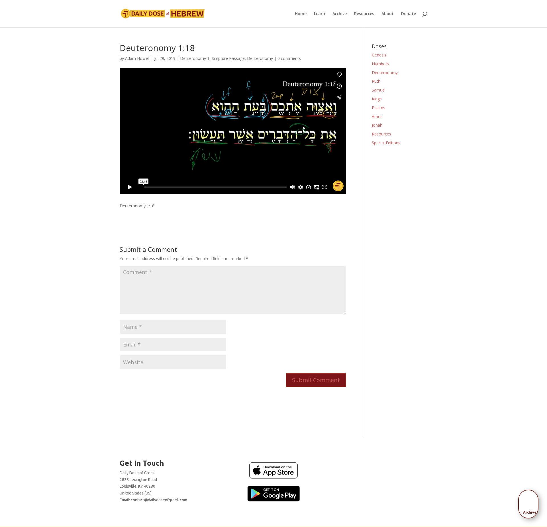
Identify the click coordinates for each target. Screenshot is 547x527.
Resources (364, 14)
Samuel (378, 90)
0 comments (289, 58)
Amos (377, 116)
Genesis (379, 55)
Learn (319, 14)
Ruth (376, 81)
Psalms (378, 107)
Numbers (380, 63)
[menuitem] (530, 502)
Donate (408, 14)
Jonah (377, 125)
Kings (377, 99)
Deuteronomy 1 (194, 58)
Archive (339, 14)
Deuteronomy (260, 58)
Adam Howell (137, 58)
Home (301, 14)
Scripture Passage (228, 58)
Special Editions (386, 142)
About (387, 14)
